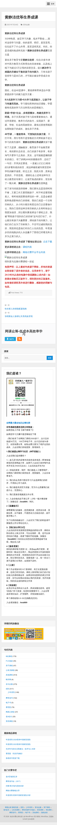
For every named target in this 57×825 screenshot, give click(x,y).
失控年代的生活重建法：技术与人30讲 (20, 749)
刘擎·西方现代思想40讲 (15, 786)
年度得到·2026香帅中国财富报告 (18, 739)
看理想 (8, 707)
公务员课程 (10, 670)
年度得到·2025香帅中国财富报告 (18, 744)
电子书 (8, 702)
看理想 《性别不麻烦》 (14, 753)
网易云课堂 (10, 712)
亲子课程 (9, 665)
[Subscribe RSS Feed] (19, 339)
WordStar (44, 816)
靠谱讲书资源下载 (13, 758)
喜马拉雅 (26, 24)
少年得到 (11, 692)
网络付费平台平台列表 (34, 252)
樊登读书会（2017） (14, 781)
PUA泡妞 (9, 661)
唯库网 (8, 679)
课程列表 (27, 246)
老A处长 (9, 716)
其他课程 (9, 675)
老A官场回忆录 (11, 776)
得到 (7, 689)
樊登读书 (9, 698)
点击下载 (47, 241)
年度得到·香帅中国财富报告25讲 (18, 795)
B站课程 (9, 656)
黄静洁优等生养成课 (21, 17)
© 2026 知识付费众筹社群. (13, 816)
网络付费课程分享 (13, 790)
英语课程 (9, 721)
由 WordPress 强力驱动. (32, 816)
